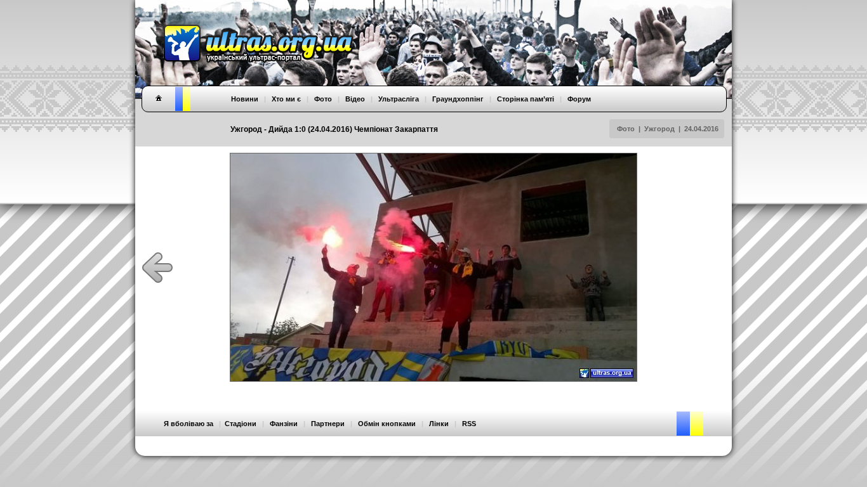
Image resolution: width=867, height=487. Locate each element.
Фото (626, 129)
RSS (469, 423)
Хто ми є (286, 99)
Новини (244, 99)
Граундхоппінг (458, 99)
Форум (579, 99)
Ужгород (659, 129)
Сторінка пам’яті (525, 99)
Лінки (439, 423)
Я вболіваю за (188, 423)
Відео (355, 99)
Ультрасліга (398, 99)
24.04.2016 (701, 129)
